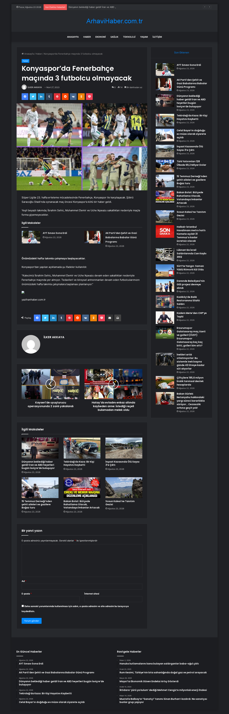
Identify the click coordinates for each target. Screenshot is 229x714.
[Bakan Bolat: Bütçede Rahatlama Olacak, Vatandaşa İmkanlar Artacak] (82, 487)
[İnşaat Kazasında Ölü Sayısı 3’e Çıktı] (123, 448)
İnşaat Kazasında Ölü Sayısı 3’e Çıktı (122, 463)
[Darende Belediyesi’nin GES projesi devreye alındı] (165, 285)
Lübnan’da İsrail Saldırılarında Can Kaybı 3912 (191, 253)
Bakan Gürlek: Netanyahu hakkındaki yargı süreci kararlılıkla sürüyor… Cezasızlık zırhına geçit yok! (191, 400)
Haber (87, 36)
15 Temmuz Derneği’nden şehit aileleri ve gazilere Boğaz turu (37, 504)
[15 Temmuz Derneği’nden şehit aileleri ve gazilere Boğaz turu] (40, 487)
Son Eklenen (181, 52)
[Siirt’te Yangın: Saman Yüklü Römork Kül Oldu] (165, 270)
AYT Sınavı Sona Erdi (55, 233)
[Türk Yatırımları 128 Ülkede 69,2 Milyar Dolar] (165, 166)
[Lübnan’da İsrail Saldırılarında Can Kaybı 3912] (165, 254)
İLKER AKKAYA (35, 87)
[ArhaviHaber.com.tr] (114, 21)
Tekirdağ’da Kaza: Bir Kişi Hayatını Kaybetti (79, 463)
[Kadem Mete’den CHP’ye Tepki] (165, 317)
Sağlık (114, 36)
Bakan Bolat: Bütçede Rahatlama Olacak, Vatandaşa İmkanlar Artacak (82, 504)
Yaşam (144, 36)
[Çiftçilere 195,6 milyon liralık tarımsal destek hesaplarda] (165, 382)
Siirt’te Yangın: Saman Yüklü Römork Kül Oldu (190, 267)
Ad (24, 581)
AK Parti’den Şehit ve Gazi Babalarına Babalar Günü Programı (121, 237)
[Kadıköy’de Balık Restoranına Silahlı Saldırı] (165, 301)
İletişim (157, 36)
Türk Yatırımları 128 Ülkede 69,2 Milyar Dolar (191, 163)
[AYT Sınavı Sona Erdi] (31, 237)
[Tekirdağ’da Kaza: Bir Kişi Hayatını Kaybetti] (82, 448)
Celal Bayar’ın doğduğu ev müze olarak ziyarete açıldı (191, 134)
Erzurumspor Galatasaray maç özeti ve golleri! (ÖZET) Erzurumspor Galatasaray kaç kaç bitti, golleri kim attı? (191, 336)
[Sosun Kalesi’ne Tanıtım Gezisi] (123, 487)
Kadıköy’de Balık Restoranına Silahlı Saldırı (188, 300)
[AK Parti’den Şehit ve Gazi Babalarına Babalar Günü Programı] (93, 237)
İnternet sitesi (91, 593)
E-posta (27, 593)
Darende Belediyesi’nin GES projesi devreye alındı (191, 284)
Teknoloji (129, 36)
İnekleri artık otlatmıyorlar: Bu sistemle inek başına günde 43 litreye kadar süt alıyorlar (191, 361)
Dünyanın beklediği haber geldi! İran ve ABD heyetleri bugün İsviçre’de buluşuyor (111, 7)
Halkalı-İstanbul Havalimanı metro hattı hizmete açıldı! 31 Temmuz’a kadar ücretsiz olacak (191, 234)
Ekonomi (100, 36)
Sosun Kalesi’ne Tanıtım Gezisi (120, 503)
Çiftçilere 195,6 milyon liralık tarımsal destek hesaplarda (190, 381)
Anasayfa (73, 36)
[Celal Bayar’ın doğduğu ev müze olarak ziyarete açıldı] (165, 135)
